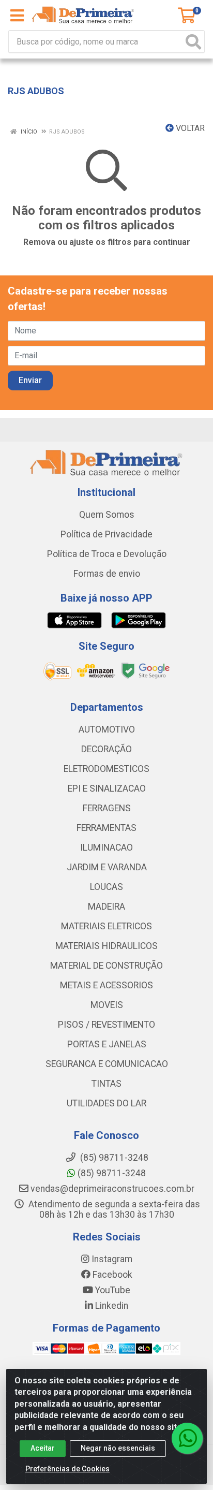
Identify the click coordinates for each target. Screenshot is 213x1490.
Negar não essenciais (118, 1448)
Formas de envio (106, 573)
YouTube (111, 1290)
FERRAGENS (107, 808)
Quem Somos (106, 514)
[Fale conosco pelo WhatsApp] (187, 1438)
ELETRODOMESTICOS (106, 769)
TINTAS (106, 1083)
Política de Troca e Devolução (106, 554)
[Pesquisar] (193, 41)
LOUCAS (106, 887)
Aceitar (43, 1448)
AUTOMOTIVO (107, 729)
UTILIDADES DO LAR (106, 1103)
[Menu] (17, 15)
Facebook (111, 1274)
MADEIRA (106, 906)
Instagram (110, 1259)
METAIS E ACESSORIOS (106, 985)
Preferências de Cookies (67, 1469)
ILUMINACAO (106, 847)
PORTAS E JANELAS (106, 1044)
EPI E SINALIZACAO (107, 788)
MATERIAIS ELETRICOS (106, 926)
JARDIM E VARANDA (107, 867)
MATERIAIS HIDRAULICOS (106, 946)
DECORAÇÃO (106, 749)
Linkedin (110, 1306)
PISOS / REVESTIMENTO (106, 1024)
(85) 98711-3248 (110, 1173)
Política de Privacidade (106, 534)
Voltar (189, 128)
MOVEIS (106, 1005)
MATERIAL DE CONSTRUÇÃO (106, 965)
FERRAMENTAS (106, 828)
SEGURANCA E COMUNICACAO (106, 1064)
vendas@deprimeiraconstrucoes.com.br (111, 1189)
